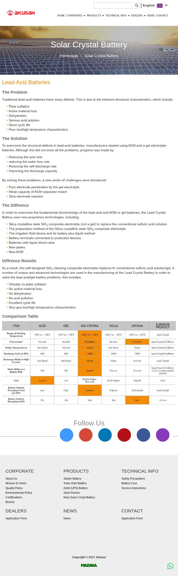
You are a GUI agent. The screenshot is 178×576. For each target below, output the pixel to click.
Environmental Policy (19, 492)
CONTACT (162, 15)
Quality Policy (14, 488)
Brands (10, 502)
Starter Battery (72, 478)
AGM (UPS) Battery (76, 488)
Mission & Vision (16, 483)
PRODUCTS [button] (94, 15)
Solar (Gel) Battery (75, 483)
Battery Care (129, 483)
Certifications (14, 497)
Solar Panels (72, 492)
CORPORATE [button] (74, 15)
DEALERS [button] (137, 15)
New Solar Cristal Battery (79, 497)
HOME (61, 15)
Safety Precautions (133, 478)
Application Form (16, 518)
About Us (11, 478)
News (67, 518)
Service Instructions (133, 488)
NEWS (151, 15)
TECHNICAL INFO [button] (116, 15)
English (149, 5)
